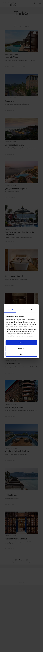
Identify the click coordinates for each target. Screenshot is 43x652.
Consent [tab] (10, 310)
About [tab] (33, 310)
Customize (20, 348)
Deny (21, 354)
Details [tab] (21, 310)
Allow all (21, 342)
